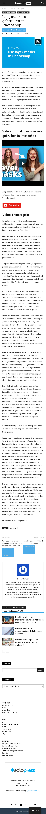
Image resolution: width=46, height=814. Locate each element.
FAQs (4, 722)
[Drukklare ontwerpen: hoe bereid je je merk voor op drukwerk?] (8, 642)
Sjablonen (5, 727)
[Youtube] (35, 802)
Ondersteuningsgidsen (10, 725)
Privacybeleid (6, 732)
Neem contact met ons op (11, 712)
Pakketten (5, 753)
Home (4, 9)
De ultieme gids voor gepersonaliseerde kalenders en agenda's (29, 631)
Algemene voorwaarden (10, 734)
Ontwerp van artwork (9, 748)
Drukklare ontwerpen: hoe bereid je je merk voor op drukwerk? (26, 642)
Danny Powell (10, 34)
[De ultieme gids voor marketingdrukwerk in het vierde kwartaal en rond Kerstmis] (8, 620)
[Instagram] (16, 802)
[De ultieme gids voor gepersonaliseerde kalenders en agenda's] (8, 631)
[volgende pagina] (7, 651)
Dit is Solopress (7, 705)
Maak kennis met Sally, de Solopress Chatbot (34, 542)
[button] (4, 3)
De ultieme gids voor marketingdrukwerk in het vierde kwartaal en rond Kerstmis (29, 620)
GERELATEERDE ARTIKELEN (14, 608)
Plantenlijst (6, 710)
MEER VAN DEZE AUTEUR (13, 611)
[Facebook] (11, 802)
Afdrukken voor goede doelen (12, 751)
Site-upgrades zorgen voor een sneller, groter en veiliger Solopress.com (12, 543)
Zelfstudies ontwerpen (16, 9)
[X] (30, 802)
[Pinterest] (25, 802)
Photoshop (13, 528)
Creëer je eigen (7, 755)
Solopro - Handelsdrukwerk (11, 744)
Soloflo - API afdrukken (10, 746)
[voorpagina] (3, 651)
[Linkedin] (21, 802)
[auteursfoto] (23, 576)
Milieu (4, 708)
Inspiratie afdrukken (23, 12)
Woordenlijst (6, 729)
